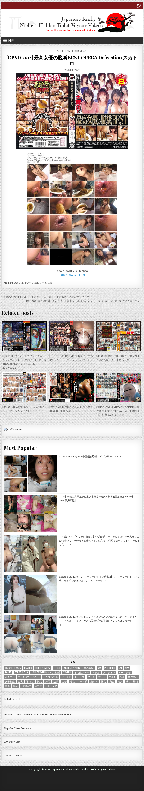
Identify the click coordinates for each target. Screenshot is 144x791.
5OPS (20, 282)
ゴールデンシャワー (29, 677)
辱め (15, 686)
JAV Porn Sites (13, 755)
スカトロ (79, 677)
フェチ (91, 677)
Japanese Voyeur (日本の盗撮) (78, 668)
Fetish (57, 668)
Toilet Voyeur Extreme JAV (73, 50)
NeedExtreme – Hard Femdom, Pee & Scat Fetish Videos (38, 714)
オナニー (10, 677)
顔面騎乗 (26, 686)
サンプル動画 (50, 677)
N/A (99, 668)
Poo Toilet (109, 668)
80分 (28, 282)
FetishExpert (12, 699)
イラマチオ (124, 672)
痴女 (111, 681)
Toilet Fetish (21, 672)
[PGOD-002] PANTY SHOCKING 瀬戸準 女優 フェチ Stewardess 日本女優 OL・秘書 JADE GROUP (118, 411)
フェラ (102, 677)
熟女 (103, 681)
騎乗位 (38, 686)
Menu (11, 40)
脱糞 (7, 686)
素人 (120, 681)
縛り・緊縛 (132, 681)
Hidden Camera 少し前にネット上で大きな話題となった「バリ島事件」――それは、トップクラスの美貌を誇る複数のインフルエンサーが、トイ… (99, 620)
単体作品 (133, 677)
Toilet (8, 672)
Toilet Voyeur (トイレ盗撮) (45, 672)
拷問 (47, 681)
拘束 (39, 681)
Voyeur (67, 672)
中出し (112, 677)
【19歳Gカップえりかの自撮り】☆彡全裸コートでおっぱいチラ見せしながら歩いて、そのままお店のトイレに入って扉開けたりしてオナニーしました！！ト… (99, 540)
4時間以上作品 (13, 668)
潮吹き (94, 681)
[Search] (138, 6)
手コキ (30, 681)
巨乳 (20, 681)
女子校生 (10, 681)
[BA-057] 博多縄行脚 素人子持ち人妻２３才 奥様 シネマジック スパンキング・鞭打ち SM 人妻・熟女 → (84, 301)
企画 (122, 677)
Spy (127, 668)
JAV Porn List (12, 741)
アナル (96, 672)
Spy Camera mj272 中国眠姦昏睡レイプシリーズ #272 (90, 456)
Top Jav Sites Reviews (17, 728)
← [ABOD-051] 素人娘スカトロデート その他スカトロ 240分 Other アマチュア (45, 297)
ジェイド (66, 677)
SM (120, 668)
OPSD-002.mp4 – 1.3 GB (72, 275)
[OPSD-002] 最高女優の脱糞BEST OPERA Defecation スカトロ (72, 60)
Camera (28, 668)
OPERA (36, 282)
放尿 (55, 681)
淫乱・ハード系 (78, 681)
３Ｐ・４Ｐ (51, 686)
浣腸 (49, 282)
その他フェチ (81, 672)
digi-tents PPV (42, 668)
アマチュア (109, 672)
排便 (43, 282)
